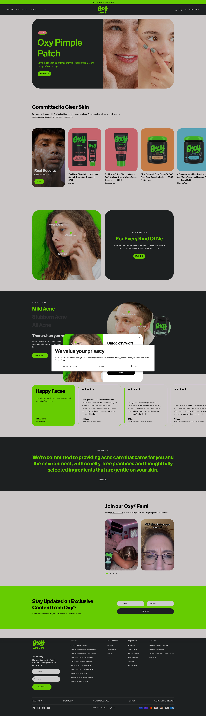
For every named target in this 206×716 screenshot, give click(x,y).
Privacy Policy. (60, 360)
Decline (134, 366)
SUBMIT (121, 373)
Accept (101, 366)
